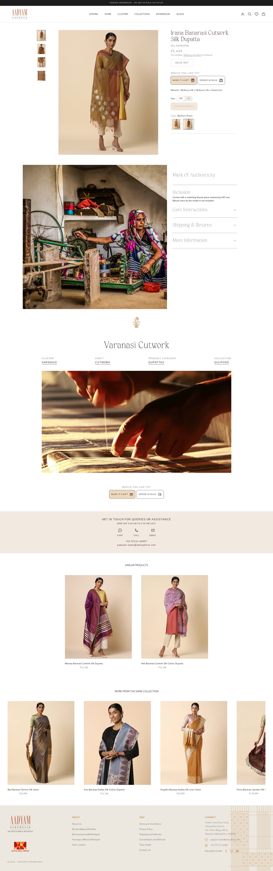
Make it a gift (181, 80)
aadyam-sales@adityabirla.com (136, 545)
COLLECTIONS (142, 14)
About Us (77, 824)
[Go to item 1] (41, 35)
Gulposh (221, 362)
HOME (108, 14)
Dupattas (156, 362)
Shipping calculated (192, 55)
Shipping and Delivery (150, 834)
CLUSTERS (123, 14)
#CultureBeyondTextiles (84, 829)
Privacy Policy (146, 829)
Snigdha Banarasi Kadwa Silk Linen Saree (180, 789)
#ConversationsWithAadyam (86, 834)
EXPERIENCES (163, 14)
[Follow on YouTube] (237, 851)
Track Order (145, 844)
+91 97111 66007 (136, 541)
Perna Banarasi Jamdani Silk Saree (253, 789)
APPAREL (93, 14)
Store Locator (78, 844)
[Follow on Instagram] (231, 851)
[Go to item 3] (41, 62)
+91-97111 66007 (219, 845)
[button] (205, 209)
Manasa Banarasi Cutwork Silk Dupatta (84, 663)
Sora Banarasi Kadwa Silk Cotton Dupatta (104, 789)
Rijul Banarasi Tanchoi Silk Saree (23, 789)
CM (180, 98)
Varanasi (49, 362)
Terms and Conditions (150, 824)
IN (189, 98)
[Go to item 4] (41, 75)
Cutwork (102, 362)
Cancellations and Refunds (152, 839)
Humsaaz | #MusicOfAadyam (86, 839)
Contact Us (144, 850)
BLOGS (180, 14)
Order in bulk (209, 80)
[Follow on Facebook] (226, 851)
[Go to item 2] (41, 48)
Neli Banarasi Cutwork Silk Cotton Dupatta (162, 663)
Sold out (182, 62)
